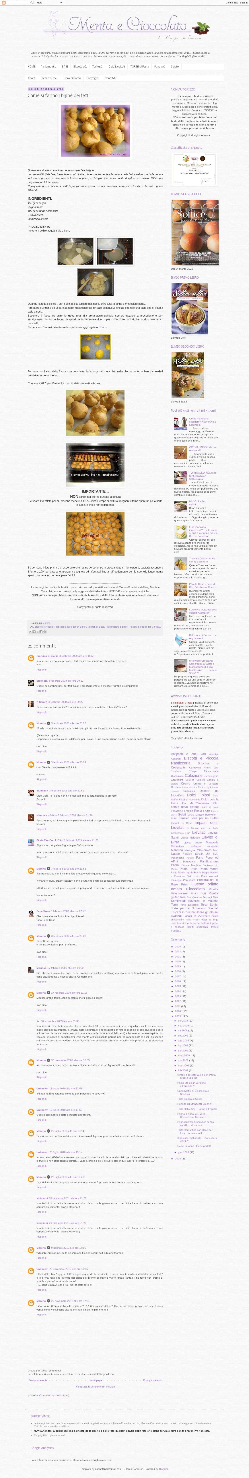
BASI (65, 66)
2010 (178, 1011)
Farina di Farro (209, 807)
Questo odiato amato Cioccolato (194, 886)
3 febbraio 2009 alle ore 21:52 (68, 868)
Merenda (177, 850)
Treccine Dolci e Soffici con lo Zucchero (202, 560)
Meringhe (189, 850)
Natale (175, 853)
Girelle (191, 815)
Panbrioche (177, 857)
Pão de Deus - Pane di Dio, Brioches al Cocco (202, 586)
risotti (190, 926)
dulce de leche (191, 923)
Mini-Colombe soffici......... (197, 503)
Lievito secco (193, 842)
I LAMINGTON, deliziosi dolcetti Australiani (203, 611)
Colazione (194, 775)
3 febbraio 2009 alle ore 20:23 (68, 723)
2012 (178, 1001)
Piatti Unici (193, 876)
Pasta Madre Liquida (182, 872)
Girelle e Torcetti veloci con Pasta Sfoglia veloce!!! (196, 1076)
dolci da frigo (209, 919)
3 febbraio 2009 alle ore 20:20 (65, 701)
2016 (178, 981)
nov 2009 (184, 1025)
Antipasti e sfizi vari (188, 754)
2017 (178, 976)
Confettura (177, 779)
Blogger (163, 1468)
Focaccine (177, 810)
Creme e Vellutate (206, 783)
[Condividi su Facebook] (41, 631)
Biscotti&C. (80, 66)
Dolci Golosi (198, 795)
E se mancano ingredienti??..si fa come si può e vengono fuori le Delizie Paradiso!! (203, 531)
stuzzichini (202, 926)
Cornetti (201, 780)
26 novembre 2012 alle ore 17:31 (70, 1300)
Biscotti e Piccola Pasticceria (50, 627)
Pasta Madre (209, 869)
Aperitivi (213, 754)
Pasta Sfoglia (201, 872)
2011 (178, 1006)
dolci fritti (176, 923)
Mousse (41, 967)
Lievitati (199, 832)
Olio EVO (212, 853)
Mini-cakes (204, 850)
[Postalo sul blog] (34, 631)
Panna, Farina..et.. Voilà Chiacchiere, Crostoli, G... (193, 1115)
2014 (178, 991)
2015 (178, 986)
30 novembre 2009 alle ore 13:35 (70, 1060)
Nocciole (187, 853)
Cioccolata (211, 771)
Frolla (198, 810)
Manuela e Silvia (46, 815)
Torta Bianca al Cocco (190, 1098)
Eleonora (42, 680)
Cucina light (204, 787)
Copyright (92, 78)
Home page (95, 1380)
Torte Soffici (209, 904)
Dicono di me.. (49, 78)
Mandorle (212, 842)
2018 (178, 971)
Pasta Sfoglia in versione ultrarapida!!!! (191, 1084)
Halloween (210, 815)
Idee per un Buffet (76, 627)
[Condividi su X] (38, 631)
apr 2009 (183, 1060)
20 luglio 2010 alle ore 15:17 (65, 1152)
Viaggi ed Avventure (197, 915)
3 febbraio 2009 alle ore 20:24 (68, 762)
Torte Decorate (189, 904)
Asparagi (176, 758)
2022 (178, 951)
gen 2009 (184, 1152)
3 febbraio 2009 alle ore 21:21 (81, 840)
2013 (178, 996)
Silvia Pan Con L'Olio (49, 840)
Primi (184, 884)
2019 (178, 966)
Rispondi (41, 669)
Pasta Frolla (189, 869)
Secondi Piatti (210, 897)
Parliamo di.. (210, 865)
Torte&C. (97, 66)
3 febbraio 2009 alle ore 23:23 (68, 935)
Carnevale (195, 767)
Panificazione (209, 861)
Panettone (189, 861)
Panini (175, 865)
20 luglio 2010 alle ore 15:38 (67, 1177)
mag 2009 (184, 1055)
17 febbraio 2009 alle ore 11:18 (69, 992)
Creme (185, 783)
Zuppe (215, 916)
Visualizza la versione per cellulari (95, 1386)
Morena (41, 723)
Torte (174, 904)
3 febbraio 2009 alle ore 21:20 (75, 815)
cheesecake (177, 919)
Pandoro (190, 858)
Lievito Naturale (190, 837)
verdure (176, 930)
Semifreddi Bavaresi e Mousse (194, 901)
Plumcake (176, 880)
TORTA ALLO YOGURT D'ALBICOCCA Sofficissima (202, 475)
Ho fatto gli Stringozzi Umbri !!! (194, 1103)
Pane (199, 857)
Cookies (190, 780)
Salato (175, 66)
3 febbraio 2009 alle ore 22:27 (68, 911)
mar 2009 (184, 1065)
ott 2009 (183, 1030)
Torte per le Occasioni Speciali (194, 908)
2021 (178, 956)
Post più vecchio (152, 1380)
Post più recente (38, 1380)
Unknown (42, 1088)
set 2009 (183, 1035)
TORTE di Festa (139, 66)
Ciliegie (193, 771)
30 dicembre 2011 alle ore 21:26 (67, 1198)
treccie (214, 927)
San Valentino (194, 897)
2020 (178, 961)
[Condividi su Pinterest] (44, 631)
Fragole (188, 810)
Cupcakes (189, 790)
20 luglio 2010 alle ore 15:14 (67, 1131)
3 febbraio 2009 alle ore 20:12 (66, 680)
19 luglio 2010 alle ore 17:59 (65, 1088)
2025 (178, 946)
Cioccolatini (177, 775)
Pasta (174, 869)
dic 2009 (183, 1020)
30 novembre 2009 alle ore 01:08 (60, 1021)
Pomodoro (189, 879)
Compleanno (211, 775)
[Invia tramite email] (31, 631)
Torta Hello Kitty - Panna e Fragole (197, 1108)
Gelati (182, 814)
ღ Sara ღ (41, 701)
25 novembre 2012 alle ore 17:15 (68, 1268)
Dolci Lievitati (117, 66)
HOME (31, 66)
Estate (194, 807)
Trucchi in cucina (138, 627)
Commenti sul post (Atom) (54, 1395)
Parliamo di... (49, 66)
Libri (187, 832)
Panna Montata (191, 865)
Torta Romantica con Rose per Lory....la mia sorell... (195, 1131)
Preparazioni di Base (117, 627)
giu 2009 (183, 1050)
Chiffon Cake (211, 768)
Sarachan (42, 790)
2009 (178, 1016)
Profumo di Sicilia (47, 655)
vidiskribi (42, 1198)
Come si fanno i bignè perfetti (194, 1145)
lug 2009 (183, 1045)
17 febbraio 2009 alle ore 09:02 (65, 967)
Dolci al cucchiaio (189, 799)
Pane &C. (160, 66)
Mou (215, 850)
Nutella (199, 853)
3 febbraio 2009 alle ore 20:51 (66, 790)
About (31, 78)
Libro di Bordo (72, 78)
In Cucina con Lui (199, 827)
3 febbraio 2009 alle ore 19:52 (76, 655)
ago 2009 (184, 1040)
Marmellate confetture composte (194, 846)
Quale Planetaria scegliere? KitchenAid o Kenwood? (202, 421)
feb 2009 (183, 1070)
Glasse (200, 814)
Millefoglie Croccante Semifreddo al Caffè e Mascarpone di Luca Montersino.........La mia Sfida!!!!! (203, 666)
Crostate (176, 787)
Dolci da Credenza (195, 803)
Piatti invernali (209, 876)
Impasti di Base (96, 627)
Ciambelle (176, 771)
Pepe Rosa (43, 911)
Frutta (206, 810)
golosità (206, 923)
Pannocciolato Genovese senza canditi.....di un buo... (195, 1123)
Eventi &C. (110, 78)
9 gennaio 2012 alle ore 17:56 (68, 1247)
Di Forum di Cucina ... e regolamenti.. (203, 637)
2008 (178, 1158)
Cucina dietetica (189, 787)
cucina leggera (193, 920)
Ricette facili (198, 893)
